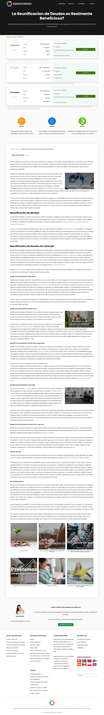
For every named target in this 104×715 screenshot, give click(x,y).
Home (12, 149)
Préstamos (62, 4)
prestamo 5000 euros (17, 224)
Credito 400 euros (11, 639)
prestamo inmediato (48, 433)
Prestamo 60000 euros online (15, 653)
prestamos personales (44, 285)
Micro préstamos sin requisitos (39, 690)
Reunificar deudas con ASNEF (38, 687)
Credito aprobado (35, 674)
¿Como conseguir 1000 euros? (39, 682)
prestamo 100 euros (70, 229)
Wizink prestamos (35, 642)
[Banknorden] (9, 4)
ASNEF (12, 396)
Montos (70, 4)
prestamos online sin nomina (23, 327)
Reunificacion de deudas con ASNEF (20, 388)
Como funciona (81, 642)
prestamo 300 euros (59, 265)
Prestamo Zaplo (35, 645)
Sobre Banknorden (82, 645)
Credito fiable (34, 685)
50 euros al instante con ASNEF (15, 642)
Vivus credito (34, 648)
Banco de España (20, 270)
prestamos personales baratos (53, 188)
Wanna (32, 639)
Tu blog (91, 4)
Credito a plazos (35, 693)
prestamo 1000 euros (69, 222)
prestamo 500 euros (82, 222)
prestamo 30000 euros (70, 255)
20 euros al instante (12, 650)
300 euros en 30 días (12, 648)
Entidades (81, 4)
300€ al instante (11, 656)
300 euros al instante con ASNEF (15, 645)
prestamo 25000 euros (72, 458)
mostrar (28, 155)
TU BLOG (17, 149)
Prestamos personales (84, 639)
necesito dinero (56, 391)
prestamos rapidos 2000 (45, 351)
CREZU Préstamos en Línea (38, 650)
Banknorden (22, 4)
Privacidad (80, 648)
